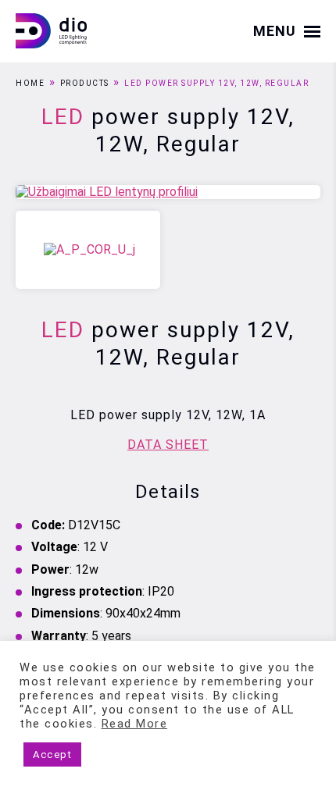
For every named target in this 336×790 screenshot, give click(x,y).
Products (84, 83)
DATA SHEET (168, 444)
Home (30, 83)
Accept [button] (52, 754)
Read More (135, 724)
